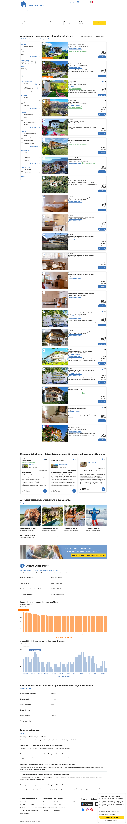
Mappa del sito (24, 813)
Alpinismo (32, 160)
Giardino (32, 102)
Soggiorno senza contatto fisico (32, 134)
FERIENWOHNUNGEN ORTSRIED (78, 140)
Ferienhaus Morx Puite (75, 64)
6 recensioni (77, 105)
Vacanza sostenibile (32, 143)
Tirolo (72, 740)
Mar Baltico (23, 805)
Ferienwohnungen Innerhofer (76, 121)
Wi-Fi (32, 100)
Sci (32, 155)
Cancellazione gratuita (32, 91)
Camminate (32, 157)
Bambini (32, 117)
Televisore (32, 105)
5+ (35, 62)
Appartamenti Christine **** (76, 44)
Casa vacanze (32, 169)
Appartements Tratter (74, 159)
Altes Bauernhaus (73, 102)
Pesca (32, 152)
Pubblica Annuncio (101, 2)
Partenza (66, 21)
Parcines (47, 757)
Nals (37, 779)
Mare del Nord (24, 802)
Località (24, 21)
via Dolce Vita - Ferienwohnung (77, 408)
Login (73, 2)
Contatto (45, 810)
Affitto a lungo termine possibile (32, 123)
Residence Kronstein (74, 427)
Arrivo (52, 21)
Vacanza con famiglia (32, 140)
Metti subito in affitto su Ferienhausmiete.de (88, 555)
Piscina (32, 97)
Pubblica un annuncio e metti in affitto (65, 802)
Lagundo (68, 740)
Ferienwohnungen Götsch (75, 389)
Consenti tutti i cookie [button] (112, 817)
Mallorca (22, 807)
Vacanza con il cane (32, 138)
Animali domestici (32, 114)
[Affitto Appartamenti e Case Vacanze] (32, 6)
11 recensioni (78, 86)
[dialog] (112, 808)
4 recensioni (77, 411)
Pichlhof (70, 83)
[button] (111, 820)
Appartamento (32, 172)
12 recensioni (78, 315)
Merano (77, 740)
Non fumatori (32, 119)
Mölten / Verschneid (30, 779)
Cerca (99, 23)
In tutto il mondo (25, 810)
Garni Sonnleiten (73, 178)
